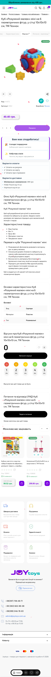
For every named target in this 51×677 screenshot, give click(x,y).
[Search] (36, 8)
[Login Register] (44, 8)
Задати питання (25, 414)
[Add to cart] (21, 483)
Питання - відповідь (41, 34)
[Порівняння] (37, 672)
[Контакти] (40, 8)
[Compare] (41, 100)
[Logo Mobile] (12, 8)
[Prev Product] (3, 94)
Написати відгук (25, 356)
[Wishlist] (47, 100)
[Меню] (3, 8)
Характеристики (12, 34)
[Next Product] (9, 94)
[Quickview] (9, 454)
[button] (42, 428)
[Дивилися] (25, 672)
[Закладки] (31, 672)
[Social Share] (47, 94)
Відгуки (25, 34)
